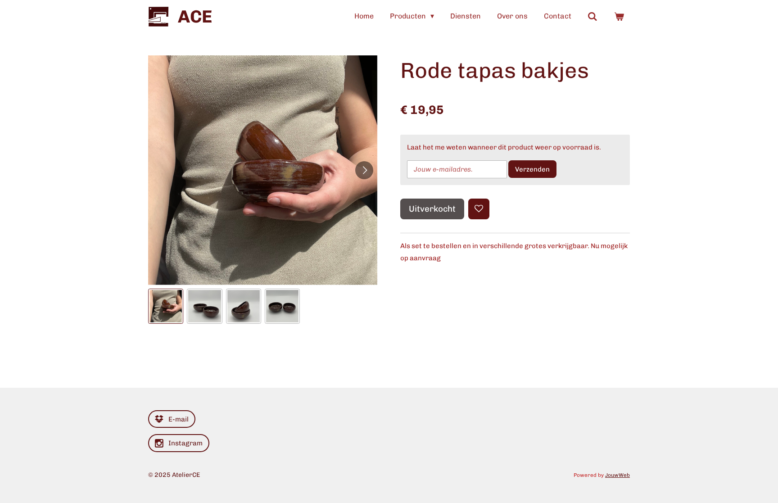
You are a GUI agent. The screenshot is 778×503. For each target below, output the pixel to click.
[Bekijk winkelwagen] (619, 16)
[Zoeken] (592, 16)
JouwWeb (617, 475)
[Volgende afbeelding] (364, 170)
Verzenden (532, 169)
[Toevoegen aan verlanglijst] (478, 209)
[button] (165, 306)
